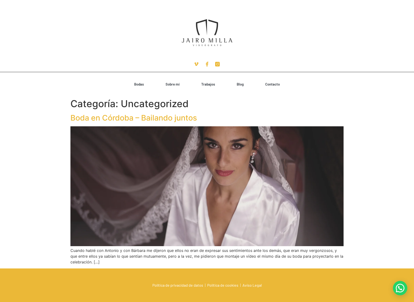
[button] (400, 288)
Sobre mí (173, 84)
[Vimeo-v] (196, 64)
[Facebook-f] (207, 64)
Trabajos (208, 84)
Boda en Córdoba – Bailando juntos (133, 117)
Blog (240, 84)
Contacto (272, 84)
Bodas (139, 84)
